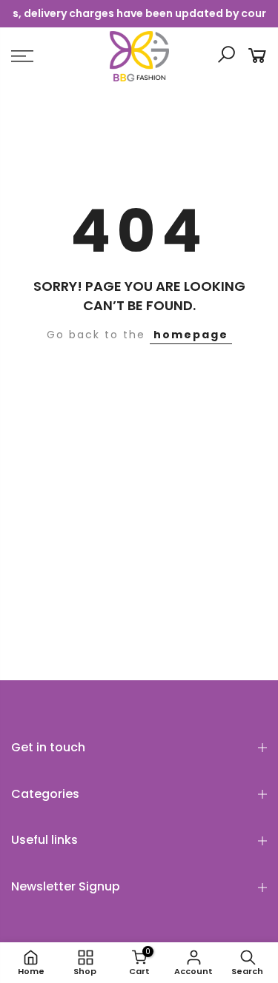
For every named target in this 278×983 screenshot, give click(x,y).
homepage (190, 334)
